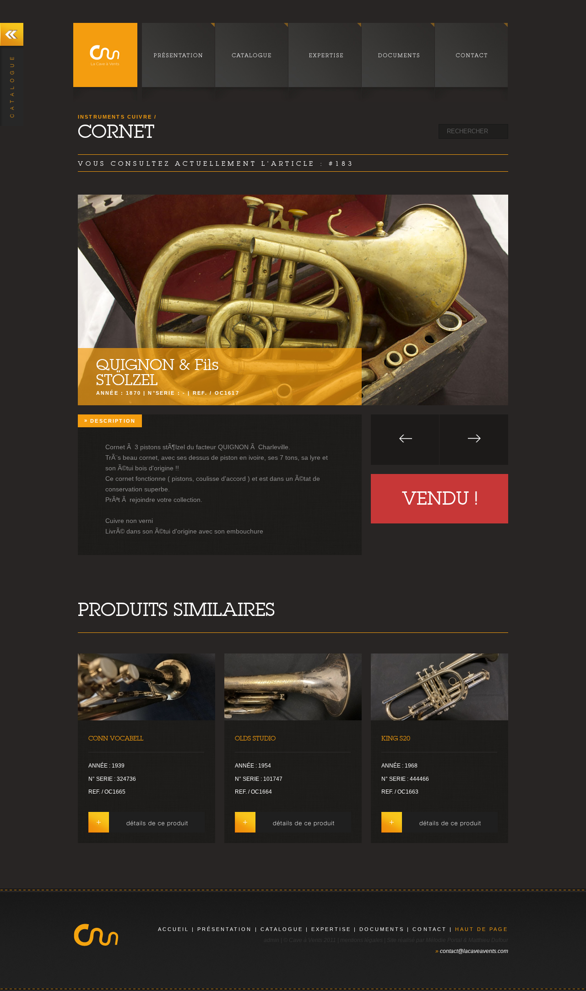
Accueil (173, 929)
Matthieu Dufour (488, 940)
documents (381, 929)
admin (271, 940)
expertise (331, 929)
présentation (224, 929)
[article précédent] (405, 439)
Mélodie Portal (444, 940)
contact (429, 929)
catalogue (281, 929)
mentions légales (361, 940)
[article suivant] (474, 439)
